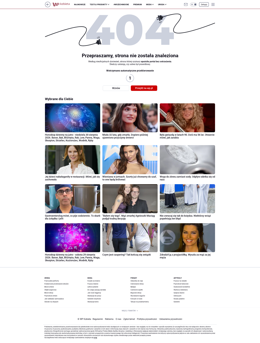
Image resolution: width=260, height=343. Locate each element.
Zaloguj (204, 4)
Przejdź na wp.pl (144, 88)
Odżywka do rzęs (137, 281)
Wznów (116, 88)
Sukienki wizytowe (94, 299)
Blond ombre (49, 287)
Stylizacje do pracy (94, 296)
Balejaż (133, 287)
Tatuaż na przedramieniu (140, 302)
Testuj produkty (98, 4)
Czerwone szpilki (137, 290)
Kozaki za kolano (93, 281)
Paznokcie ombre (50, 296)
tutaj (95, 338)
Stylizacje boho (93, 302)
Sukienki (177, 302)
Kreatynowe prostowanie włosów (56, 284)
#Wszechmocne (121, 4)
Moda (149, 4)
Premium (137, 4)
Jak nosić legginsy (94, 293)
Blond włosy (48, 293)
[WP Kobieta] (63, 4)
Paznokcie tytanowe (181, 284)
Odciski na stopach (51, 302)
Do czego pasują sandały (96, 290)
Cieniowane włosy (137, 284)
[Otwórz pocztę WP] (186, 4)
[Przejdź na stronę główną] (48, 6)
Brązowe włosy (136, 293)
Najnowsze (79, 4)
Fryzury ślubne (92, 284)
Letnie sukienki (92, 287)
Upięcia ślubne (179, 293)
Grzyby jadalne (179, 299)
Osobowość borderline (182, 287)
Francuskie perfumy (51, 281)
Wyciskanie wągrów (138, 296)
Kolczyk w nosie (136, 299)
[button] (193, 4)
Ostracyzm (177, 296)
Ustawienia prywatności (170, 319)
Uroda (161, 4)
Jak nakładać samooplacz (54, 299)
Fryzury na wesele (180, 281)
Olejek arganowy (50, 290)
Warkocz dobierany (181, 290)
